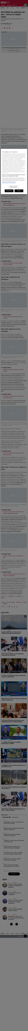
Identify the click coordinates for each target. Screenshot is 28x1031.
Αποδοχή (19, 190)
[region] (14, 171)
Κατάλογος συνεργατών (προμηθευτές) (9, 182)
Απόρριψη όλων (9, 190)
